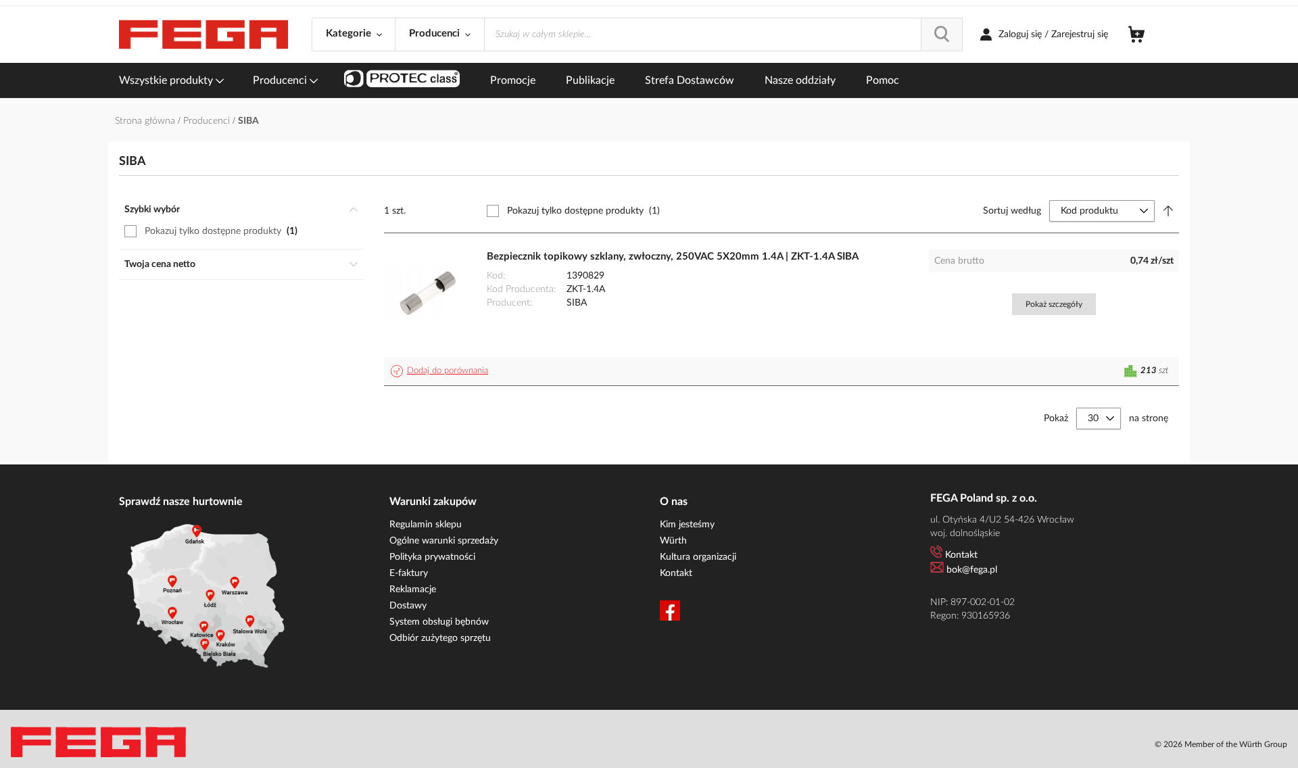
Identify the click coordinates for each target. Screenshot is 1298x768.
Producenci (281, 80)
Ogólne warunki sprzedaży (443, 541)
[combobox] (723, 34)
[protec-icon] (402, 80)
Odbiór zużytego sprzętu (440, 638)
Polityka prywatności (432, 557)
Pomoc (882, 80)
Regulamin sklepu (425, 524)
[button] (441, 371)
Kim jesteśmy (687, 524)
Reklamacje (412, 589)
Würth (673, 541)
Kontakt (676, 573)
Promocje (512, 80)
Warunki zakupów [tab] (433, 501)
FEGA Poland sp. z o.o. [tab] (983, 498)
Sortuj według (1012, 211)
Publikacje (590, 80)
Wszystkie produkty (167, 80)
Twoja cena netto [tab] (159, 264)
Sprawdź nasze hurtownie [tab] (181, 501)
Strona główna (146, 121)
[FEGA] (203, 35)
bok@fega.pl (971, 570)
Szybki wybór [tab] (152, 209)
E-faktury (408, 573)
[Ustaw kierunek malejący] (1168, 211)
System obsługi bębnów (439, 622)
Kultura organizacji (698, 557)
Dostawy (408, 605)
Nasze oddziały (800, 80)
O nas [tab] (674, 501)
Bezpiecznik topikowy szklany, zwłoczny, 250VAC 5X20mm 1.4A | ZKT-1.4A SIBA (673, 256)
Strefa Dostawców (689, 80)
